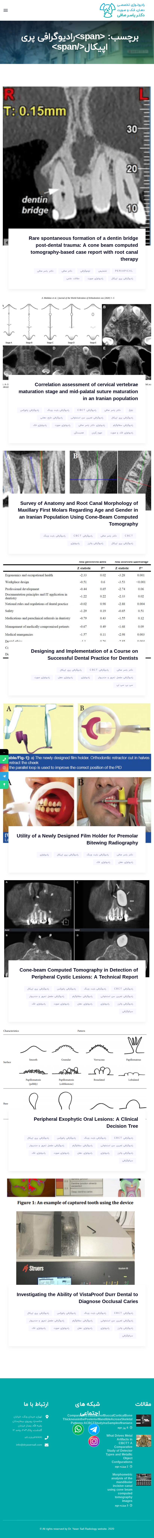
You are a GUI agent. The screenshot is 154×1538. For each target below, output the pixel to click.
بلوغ (131, 410)
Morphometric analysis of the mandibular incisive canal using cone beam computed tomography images (119, 1488)
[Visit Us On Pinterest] (76, 1429)
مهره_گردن (97, 432)
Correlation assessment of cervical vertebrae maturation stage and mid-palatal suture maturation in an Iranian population (78, 391)
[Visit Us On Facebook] (92, 1429)
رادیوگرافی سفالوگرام (123, 425)
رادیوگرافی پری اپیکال (122, 278)
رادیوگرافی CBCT (86, 410)
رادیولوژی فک (40, 425)
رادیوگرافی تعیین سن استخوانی (87, 417)
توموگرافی (85, 271)
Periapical (124, 271)
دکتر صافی (67, 271)
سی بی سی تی (125, 685)
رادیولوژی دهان (65, 677)
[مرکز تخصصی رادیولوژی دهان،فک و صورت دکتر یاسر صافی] (124, 10)
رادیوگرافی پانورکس (29, 410)
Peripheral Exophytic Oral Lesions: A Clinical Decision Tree (86, 1123)
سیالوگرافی (127, 1011)
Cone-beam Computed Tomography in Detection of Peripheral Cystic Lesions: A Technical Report (79, 974)
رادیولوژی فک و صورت (121, 432)
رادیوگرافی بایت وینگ (58, 410)
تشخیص (102, 271)
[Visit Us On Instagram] (92, 1441)
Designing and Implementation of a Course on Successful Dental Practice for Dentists (84, 655)
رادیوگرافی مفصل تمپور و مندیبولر (115, 677)
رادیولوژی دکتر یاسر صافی (92, 425)
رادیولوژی (75, 543)
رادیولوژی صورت (95, 278)
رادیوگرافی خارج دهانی (51, 417)
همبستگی (79, 432)
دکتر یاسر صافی (45, 271)
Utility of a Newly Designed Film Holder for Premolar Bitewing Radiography (77, 840)
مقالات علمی (72, 278)
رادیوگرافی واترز (95, 543)
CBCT (129, 535)
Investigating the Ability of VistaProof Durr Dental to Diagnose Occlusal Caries (77, 1298)
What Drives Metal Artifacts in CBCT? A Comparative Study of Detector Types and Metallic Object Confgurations (119, 1449)
